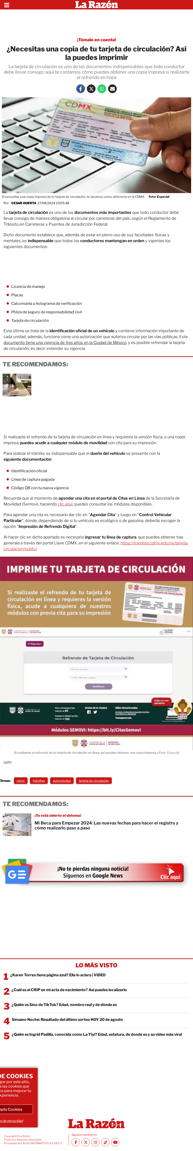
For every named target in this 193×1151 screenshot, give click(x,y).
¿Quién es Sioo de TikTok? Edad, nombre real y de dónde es (64, 1004)
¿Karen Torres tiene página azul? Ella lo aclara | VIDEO (57, 975)
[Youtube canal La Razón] (115, 1142)
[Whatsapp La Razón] (101, 88)
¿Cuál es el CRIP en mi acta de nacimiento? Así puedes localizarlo (69, 990)
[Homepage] (96, 4)
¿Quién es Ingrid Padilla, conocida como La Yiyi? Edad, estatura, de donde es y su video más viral (97, 1034)
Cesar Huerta (23, 203)
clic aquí (65, 504)
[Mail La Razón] (112, 88)
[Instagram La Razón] (95, 1142)
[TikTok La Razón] (105, 1142)
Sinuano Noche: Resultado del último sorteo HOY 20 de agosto (67, 1019)
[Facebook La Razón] (80, 88)
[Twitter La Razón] (91, 88)
